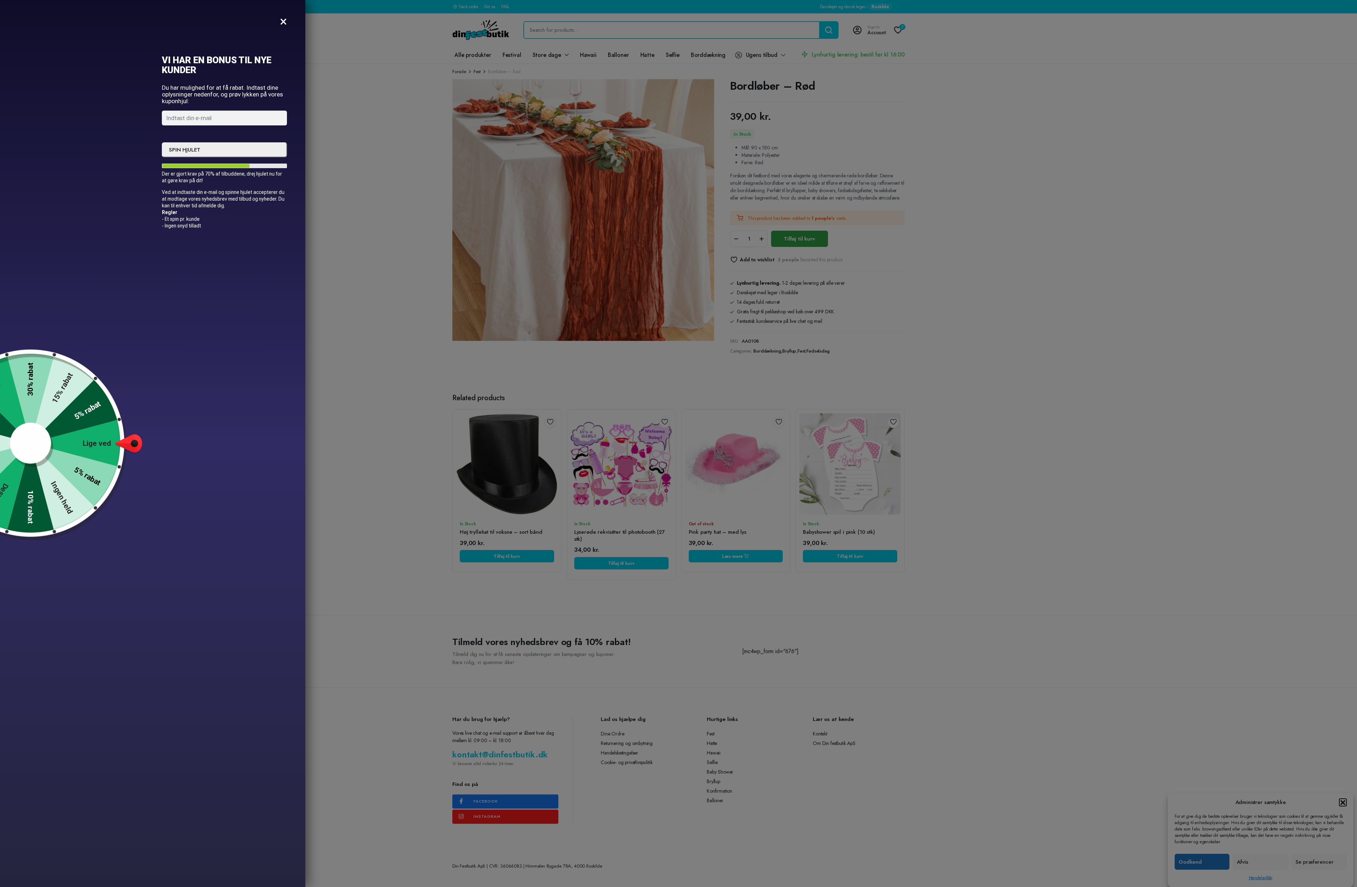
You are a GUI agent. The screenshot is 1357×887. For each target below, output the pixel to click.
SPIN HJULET (184, 150)
